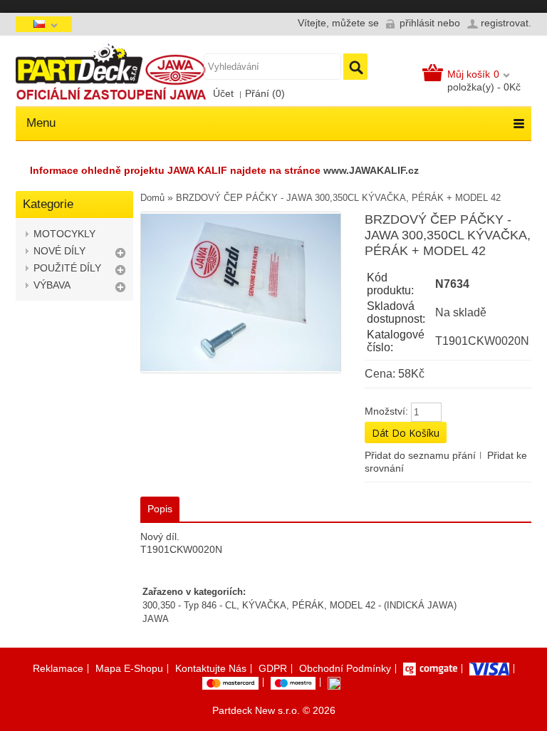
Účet (223, 93)
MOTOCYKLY (64, 233)
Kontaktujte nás (210, 668)
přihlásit (417, 22)
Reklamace (58, 668)
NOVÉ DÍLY (59, 250)
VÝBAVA (52, 285)
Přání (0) (265, 93)
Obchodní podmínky (345, 668)
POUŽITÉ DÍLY (67, 268)
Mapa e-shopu (129, 668)
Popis (159, 508)
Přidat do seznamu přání (420, 455)
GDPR (273, 668)
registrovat (504, 22)
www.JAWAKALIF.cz (371, 170)
